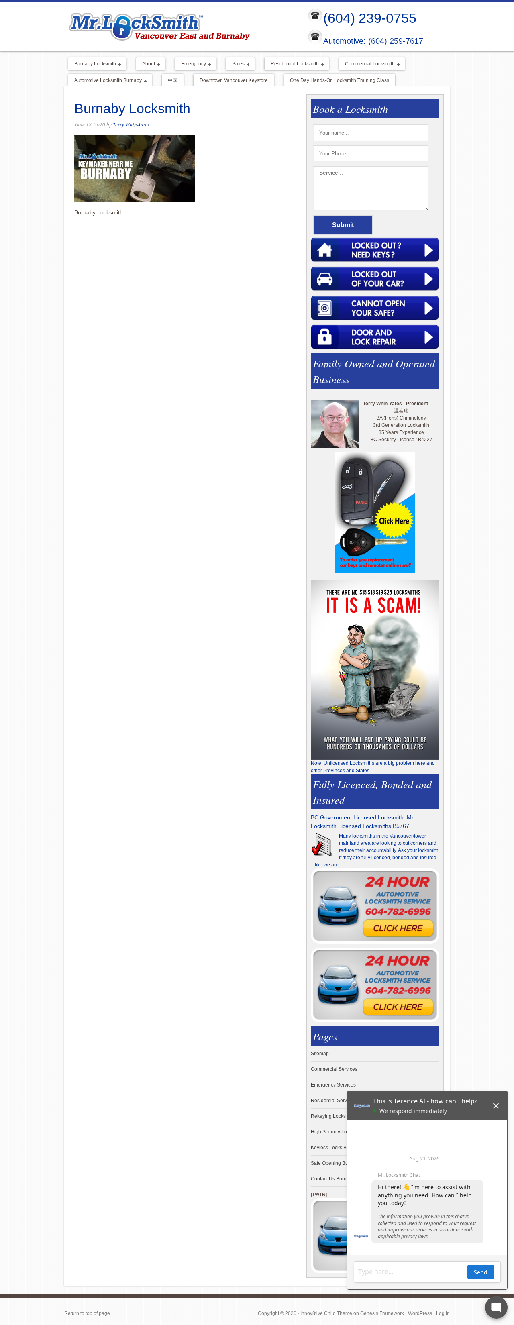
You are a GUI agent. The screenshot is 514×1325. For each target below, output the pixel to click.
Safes (235, 64)
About (145, 64)
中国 (172, 80)
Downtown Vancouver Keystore (234, 80)
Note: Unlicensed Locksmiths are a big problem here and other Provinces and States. (373, 766)
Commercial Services (334, 1069)
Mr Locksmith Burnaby (179, 26)
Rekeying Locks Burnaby (338, 1116)
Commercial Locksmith (367, 64)
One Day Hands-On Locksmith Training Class (339, 80)
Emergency (190, 64)
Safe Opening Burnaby (336, 1163)
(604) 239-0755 (369, 18)
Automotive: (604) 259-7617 (373, 41)
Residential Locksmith (292, 64)
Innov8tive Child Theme (326, 1313)
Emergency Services (333, 1085)
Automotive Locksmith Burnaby (105, 80)
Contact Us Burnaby (333, 1179)
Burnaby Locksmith (92, 64)
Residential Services (333, 1100)
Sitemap (320, 1053)
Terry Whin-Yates (131, 124)
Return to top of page (87, 1313)
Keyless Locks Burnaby (336, 1147)
